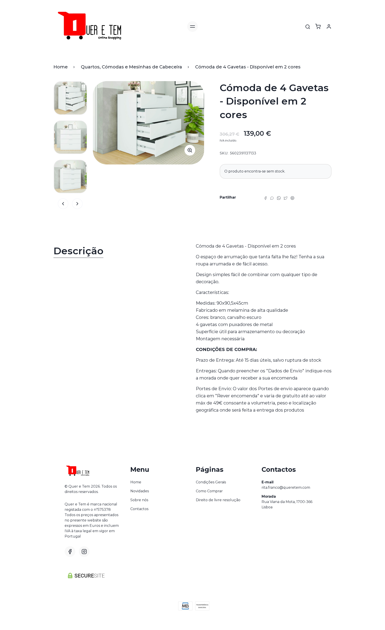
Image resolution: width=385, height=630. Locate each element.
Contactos (139, 509)
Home (60, 67)
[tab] (121, 251)
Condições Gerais (211, 482)
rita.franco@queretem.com (286, 487)
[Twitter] (285, 198)
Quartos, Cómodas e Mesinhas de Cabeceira (131, 67)
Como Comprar (209, 491)
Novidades (139, 491)
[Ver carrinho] (318, 26)
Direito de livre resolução (218, 500)
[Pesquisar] (307, 26)
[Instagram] (84, 551)
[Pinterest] (292, 198)
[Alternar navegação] (192, 26)
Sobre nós (139, 500)
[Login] (329, 26)
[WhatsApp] (278, 198)
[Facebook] (265, 198)
